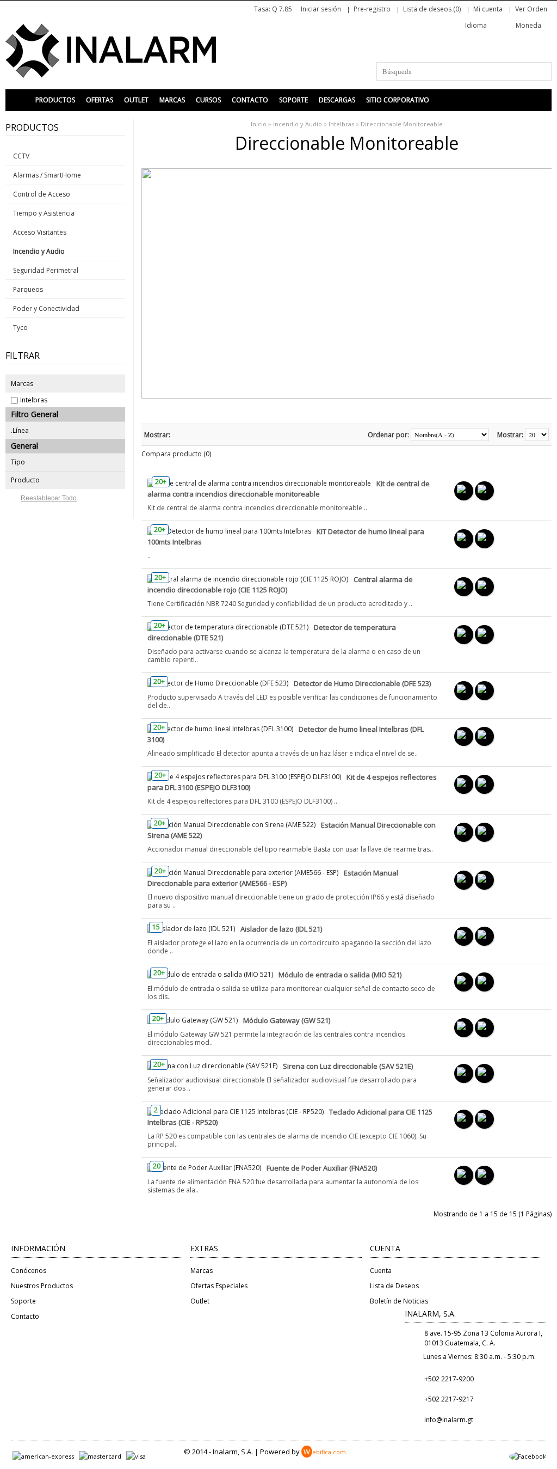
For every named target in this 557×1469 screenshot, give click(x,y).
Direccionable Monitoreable (402, 124)
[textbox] (464, 71)
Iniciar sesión (321, 9)
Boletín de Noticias (399, 1301)
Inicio (259, 124)
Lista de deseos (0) (432, 9)
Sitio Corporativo (397, 100)
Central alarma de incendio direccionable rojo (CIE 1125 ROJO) (280, 584)
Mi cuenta (488, 9)
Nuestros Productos (42, 1285)
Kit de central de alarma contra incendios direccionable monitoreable (288, 489)
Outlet (136, 100)
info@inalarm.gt (448, 1419)
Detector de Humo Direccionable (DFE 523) (362, 683)
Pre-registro (372, 9)
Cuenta (381, 1270)
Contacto (250, 100)
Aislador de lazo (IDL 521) (281, 929)
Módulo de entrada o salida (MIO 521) (339, 975)
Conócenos (28, 1270)
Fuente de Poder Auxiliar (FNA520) (322, 1168)
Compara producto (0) (176, 453)
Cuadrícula (193, 434)
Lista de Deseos (394, 1285)
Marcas (172, 100)
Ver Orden (531, 9)
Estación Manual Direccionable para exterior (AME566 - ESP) (272, 878)
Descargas (337, 100)
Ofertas (99, 100)
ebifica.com (325, 1452)
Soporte (293, 100)
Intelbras (33, 400)
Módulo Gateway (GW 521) (286, 1020)
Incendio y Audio (297, 124)
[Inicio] (19, 100)
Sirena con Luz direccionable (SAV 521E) (348, 1066)
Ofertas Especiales (218, 1285)
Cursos (208, 100)
